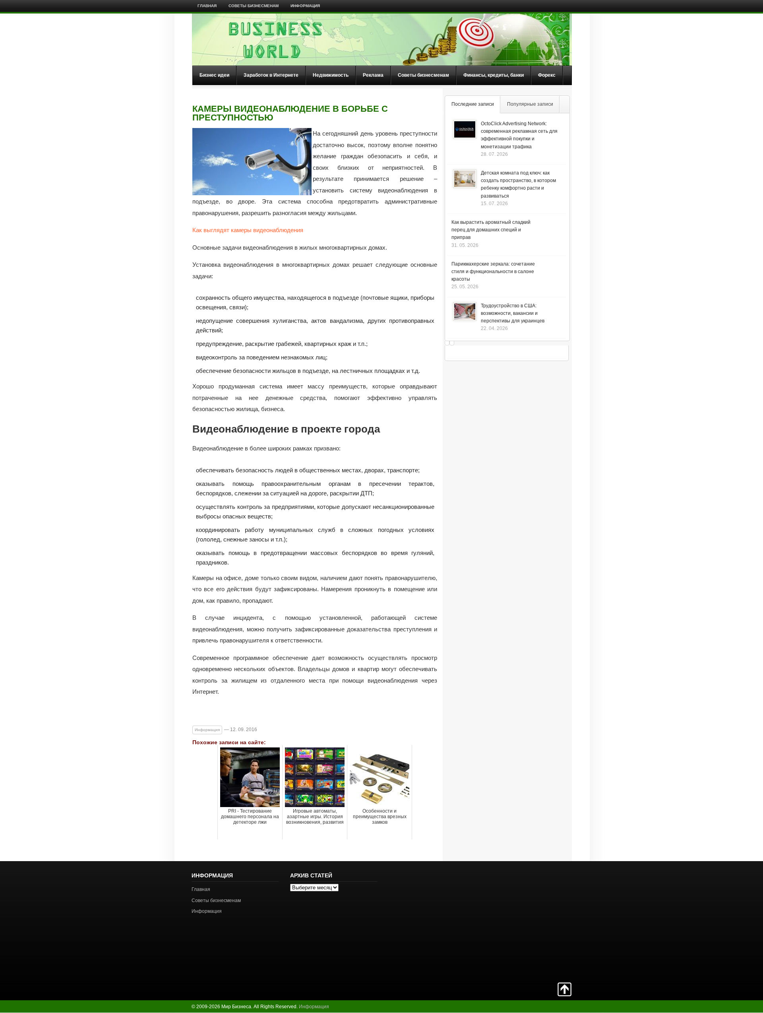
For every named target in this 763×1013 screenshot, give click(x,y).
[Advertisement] (543, 920)
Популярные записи (530, 104)
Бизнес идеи (214, 75)
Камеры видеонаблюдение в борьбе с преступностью (290, 113)
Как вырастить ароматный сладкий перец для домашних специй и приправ (491, 229)
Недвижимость (331, 75)
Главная (207, 6)
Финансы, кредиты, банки (493, 75)
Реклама (373, 75)
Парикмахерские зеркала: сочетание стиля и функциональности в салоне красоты (493, 271)
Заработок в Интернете (271, 75)
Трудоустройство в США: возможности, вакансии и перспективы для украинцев (512, 313)
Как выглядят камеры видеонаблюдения (247, 230)
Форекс (547, 75)
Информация (305, 6)
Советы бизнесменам (254, 6)
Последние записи (472, 104)
